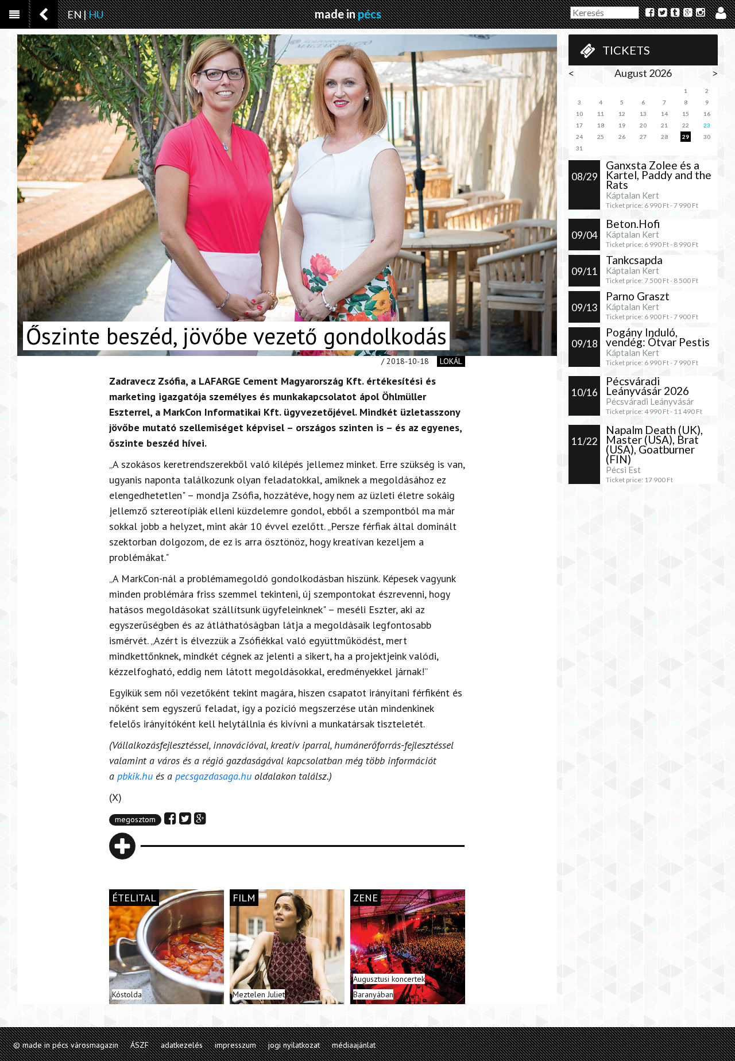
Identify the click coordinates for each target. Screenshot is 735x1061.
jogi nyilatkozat (294, 1045)
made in (348, 14)
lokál (451, 361)
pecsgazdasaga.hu (212, 776)
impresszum (235, 1045)
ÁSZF (139, 1045)
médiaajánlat (354, 1045)
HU (95, 14)
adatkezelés (182, 1045)
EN (74, 14)
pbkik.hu (135, 776)
